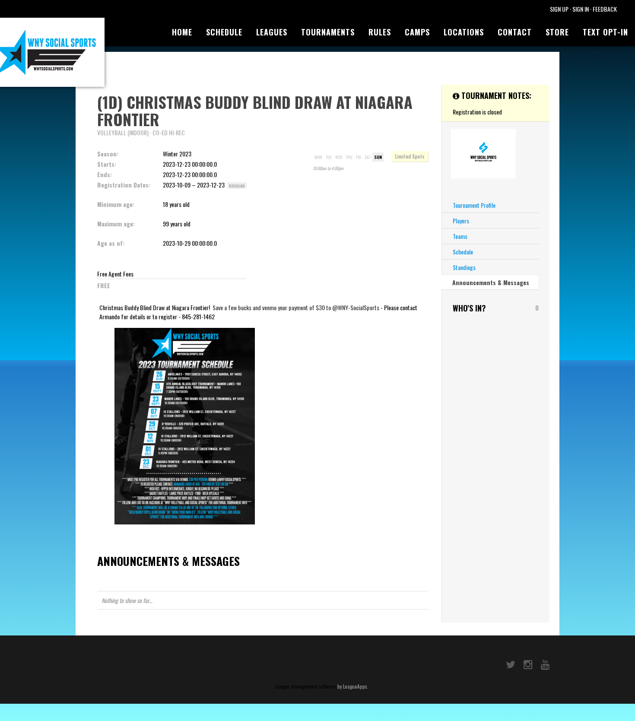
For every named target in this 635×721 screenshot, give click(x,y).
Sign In (580, 8)
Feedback (605, 8)
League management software (305, 686)
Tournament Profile (474, 205)
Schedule (224, 32)
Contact (515, 32)
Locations (464, 32)
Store (557, 32)
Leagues (271, 32)
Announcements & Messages (490, 282)
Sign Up (559, 8)
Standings (464, 267)
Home (182, 32)
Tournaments (328, 32)
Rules (379, 32)
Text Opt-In (605, 32)
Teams (460, 236)
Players (461, 220)
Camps (417, 32)
